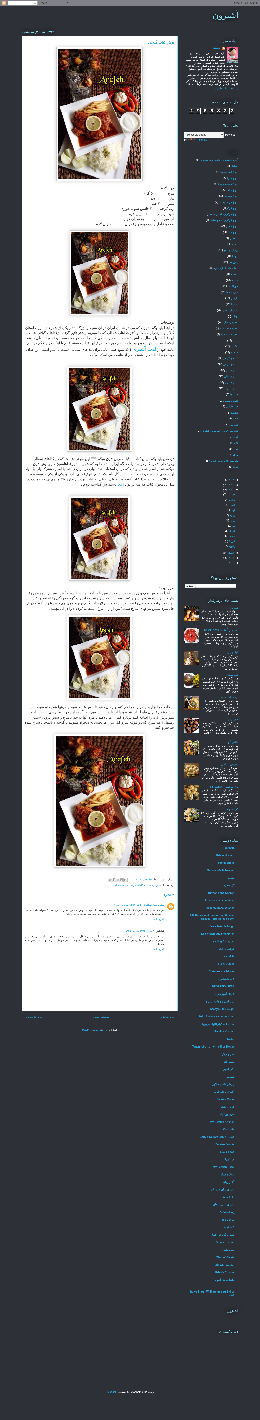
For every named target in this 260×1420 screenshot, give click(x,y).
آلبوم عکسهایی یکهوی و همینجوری (219, 159)
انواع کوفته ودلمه (228, 202)
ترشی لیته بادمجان (227, 697)
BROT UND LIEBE (223, 986)
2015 (231, 490)
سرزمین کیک (227, 1114)
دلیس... (230, 1076)
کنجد (235, 418)
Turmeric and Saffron (221, 892)
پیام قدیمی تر (33, 1016)
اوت (232, 510)
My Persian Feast (223, 1166)
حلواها (234, 280)
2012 (231, 562)
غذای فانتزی (231, 382)
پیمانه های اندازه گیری (225, 268)
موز (236, 448)
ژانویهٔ (231, 546)
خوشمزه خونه (226, 948)
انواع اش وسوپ (229, 171)
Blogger (111, 1391)
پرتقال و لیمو (231, 250)
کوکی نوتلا (232, 809)
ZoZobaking (226, 1212)
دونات (235, 316)
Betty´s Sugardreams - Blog (217, 1136)
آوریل (231, 530)
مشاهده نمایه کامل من (225, 88)
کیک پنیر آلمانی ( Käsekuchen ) (220, 630)
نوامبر (231, 499)
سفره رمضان (153, 885)
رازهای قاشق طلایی (223, 1084)
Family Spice (226, 862)
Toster (230, 1039)
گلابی (235, 442)
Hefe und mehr (225, 855)
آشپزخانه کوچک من (223, 941)
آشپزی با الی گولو (224, 1091)
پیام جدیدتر (167, 1016)
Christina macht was (221, 971)
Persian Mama (225, 1099)
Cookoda (228, 1129)
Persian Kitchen (224, 1031)
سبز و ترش (228, 1054)
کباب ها (234, 394)
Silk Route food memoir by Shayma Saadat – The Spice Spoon (212, 917)
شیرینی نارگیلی (229, 764)
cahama (229, 847)
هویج (235, 466)
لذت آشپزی (143, 349)
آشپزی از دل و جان (223, 1204)
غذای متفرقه (231, 388)
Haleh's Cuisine (224, 1272)
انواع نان (233, 232)
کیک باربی (232, 652)
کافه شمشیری (226, 978)
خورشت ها (232, 292)
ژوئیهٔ (232, 515)
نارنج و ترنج (228, 1219)
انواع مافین (232, 226)
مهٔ (233, 525)
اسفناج (234, 165)
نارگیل (234, 454)
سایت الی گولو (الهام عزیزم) (218, 1024)
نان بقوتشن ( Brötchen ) (224, 786)
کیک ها (234, 424)
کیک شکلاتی (231, 674)
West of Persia (225, 1257)
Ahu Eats (228, 1197)
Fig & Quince (226, 963)
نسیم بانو (229, 1061)
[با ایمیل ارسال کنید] (126, 880)
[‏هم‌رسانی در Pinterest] (110, 880)
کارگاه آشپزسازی (224, 993)
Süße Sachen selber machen (216, 1016)
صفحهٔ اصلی (101, 1016)
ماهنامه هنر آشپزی (224, 1279)
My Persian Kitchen (222, 1121)
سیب (235, 340)
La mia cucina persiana (219, 900)
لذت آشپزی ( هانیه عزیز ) (220, 1001)
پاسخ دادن (159, 919)
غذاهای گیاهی (230, 358)
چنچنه (231, 877)
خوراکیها (229, 1159)
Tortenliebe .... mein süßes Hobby (213, 1046)
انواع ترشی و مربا (228, 183)
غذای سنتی (232, 370)
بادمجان (234, 238)
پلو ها (235, 256)
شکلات (234, 346)
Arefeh (217, 48)
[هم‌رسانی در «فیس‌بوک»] (114, 880)
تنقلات (234, 274)
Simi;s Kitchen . (224, 1242)
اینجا (121, 484)
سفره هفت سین (229, 328)
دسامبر (230, 494)
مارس (231, 535)
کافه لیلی (229, 1227)
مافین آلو (233, 742)
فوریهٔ (231, 541)
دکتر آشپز (229, 1069)
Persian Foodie (224, 1144)
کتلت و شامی (230, 400)
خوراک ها (233, 286)
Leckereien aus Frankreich (217, 933)
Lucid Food (227, 1151)
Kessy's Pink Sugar (222, 1009)
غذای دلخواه (227, 1106)
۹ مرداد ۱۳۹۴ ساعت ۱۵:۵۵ (139, 930)
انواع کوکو (232, 208)
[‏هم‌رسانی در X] (118, 880)
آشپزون (225, 15)
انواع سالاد (232, 190)
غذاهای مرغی (137, 885)
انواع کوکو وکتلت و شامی (224, 220)
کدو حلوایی (232, 406)
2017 (231, 479)
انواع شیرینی (231, 195)
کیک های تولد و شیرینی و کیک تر (220, 430)
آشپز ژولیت (228, 1182)
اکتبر (232, 504)
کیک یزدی (233, 607)
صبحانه (234, 352)
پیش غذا (233, 262)
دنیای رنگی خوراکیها (223, 1234)
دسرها (234, 304)
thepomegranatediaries (220, 907)
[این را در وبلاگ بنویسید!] (122, 880)
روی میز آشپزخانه (224, 1264)
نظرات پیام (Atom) (93, 1029)
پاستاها (234, 244)
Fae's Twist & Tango (221, 926)
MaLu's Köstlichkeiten (220, 870)
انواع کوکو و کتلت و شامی (223, 214)
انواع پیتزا (232, 178)
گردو (235, 436)
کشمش (234, 412)
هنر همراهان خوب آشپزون (223, 460)
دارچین (234, 298)
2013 (231, 557)
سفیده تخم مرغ (229, 334)
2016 (231, 485)
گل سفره (229, 885)
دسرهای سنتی (230, 310)
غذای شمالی (121, 885)
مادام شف (228, 956)
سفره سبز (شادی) (154, 904)
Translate (201, 139)
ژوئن (232, 520)
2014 (231, 552)
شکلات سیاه (227, 1174)
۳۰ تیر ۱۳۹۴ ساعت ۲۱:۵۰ (128, 904)
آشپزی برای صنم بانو (222, 1189)
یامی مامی (228, 1249)
